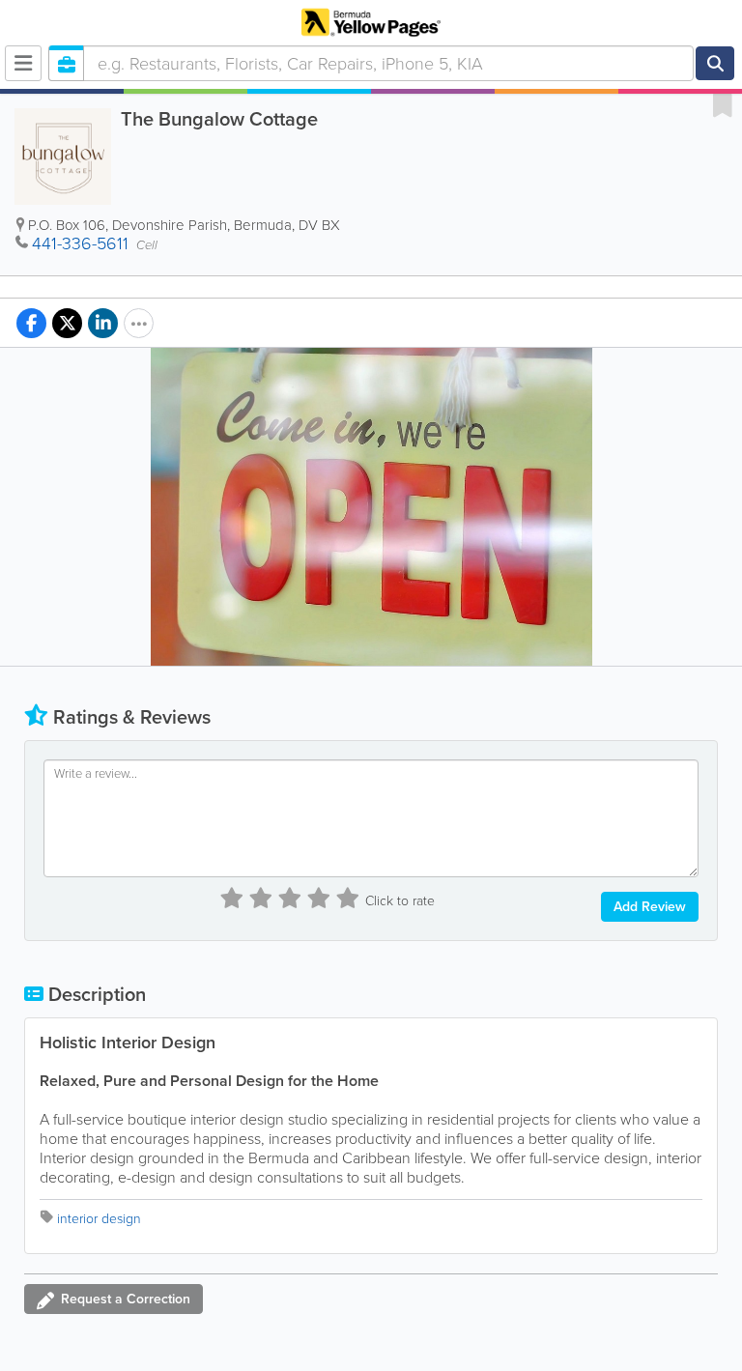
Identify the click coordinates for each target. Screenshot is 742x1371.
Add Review (650, 907)
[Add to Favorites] (722, 104)
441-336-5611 (80, 243)
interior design (99, 1219)
